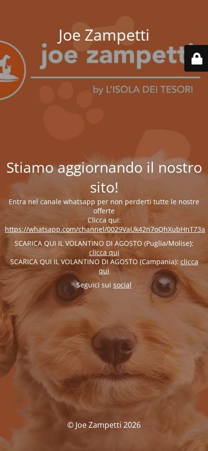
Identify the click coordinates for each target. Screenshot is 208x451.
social (122, 284)
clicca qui (104, 252)
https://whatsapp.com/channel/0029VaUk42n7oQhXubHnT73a (105, 229)
